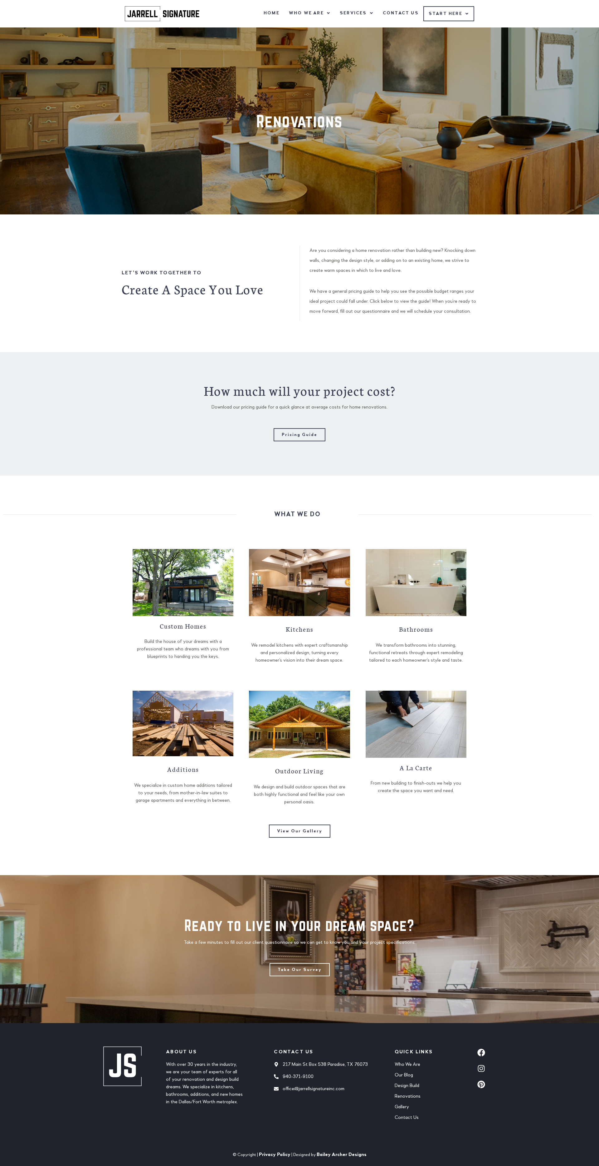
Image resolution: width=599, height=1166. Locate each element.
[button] (309, 13)
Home (272, 13)
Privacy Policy (274, 1154)
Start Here (445, 14)
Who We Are (306, 13)
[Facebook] (481, 1052)
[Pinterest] (481, 1084)
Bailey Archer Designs (342, 1154)
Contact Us (401, 13)
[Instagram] (481, 1068)
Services (353, 13)
